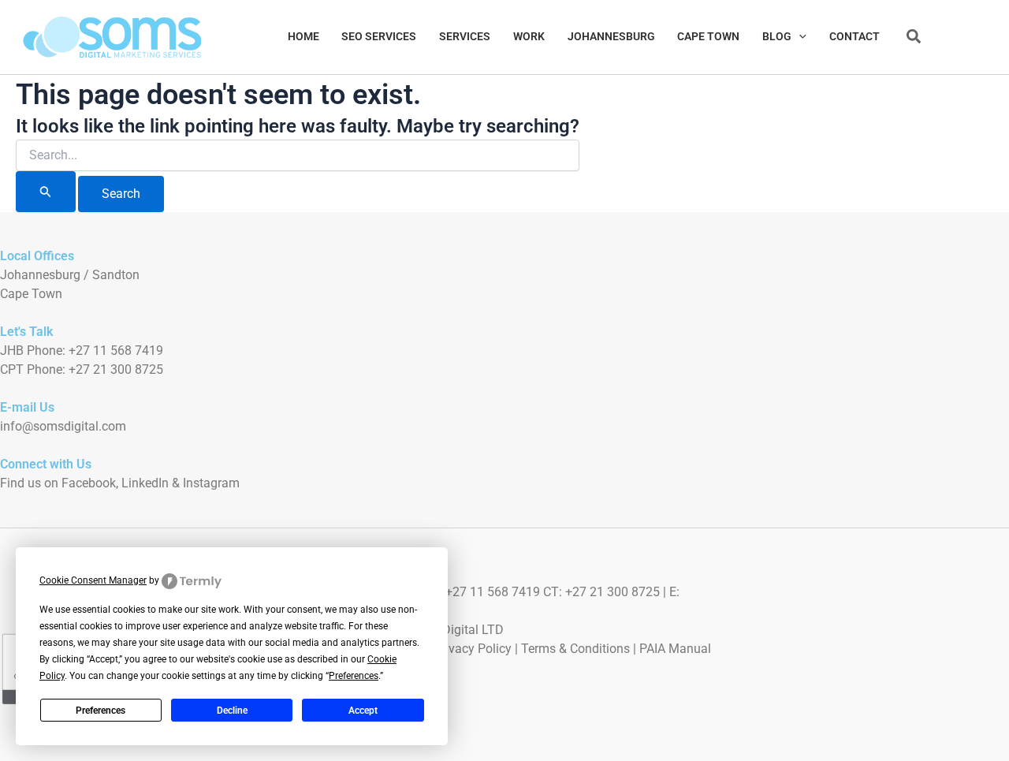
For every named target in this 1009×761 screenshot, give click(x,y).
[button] (798, 37)
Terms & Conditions (575, 648)
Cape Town (31, 293)
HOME (303, 36)
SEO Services (378, 36)
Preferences (100, 710)
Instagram (211, 483)
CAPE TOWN (708, 36)
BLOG (776, 36)
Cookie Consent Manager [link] (93, 580)
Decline (232, 710)
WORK (529, 36)
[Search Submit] (46, 191)
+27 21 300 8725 (116, 369)
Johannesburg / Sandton (70, 274)
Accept (363, 710)
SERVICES (464, 36)
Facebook (88, 483)
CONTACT (854, 36)
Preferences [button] (353, 675)
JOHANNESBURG (611, 36)
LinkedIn (145, 483)
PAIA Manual (675, 648)
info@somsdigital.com (63, 426)
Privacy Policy (473, 648)
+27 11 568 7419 (116, 350)
